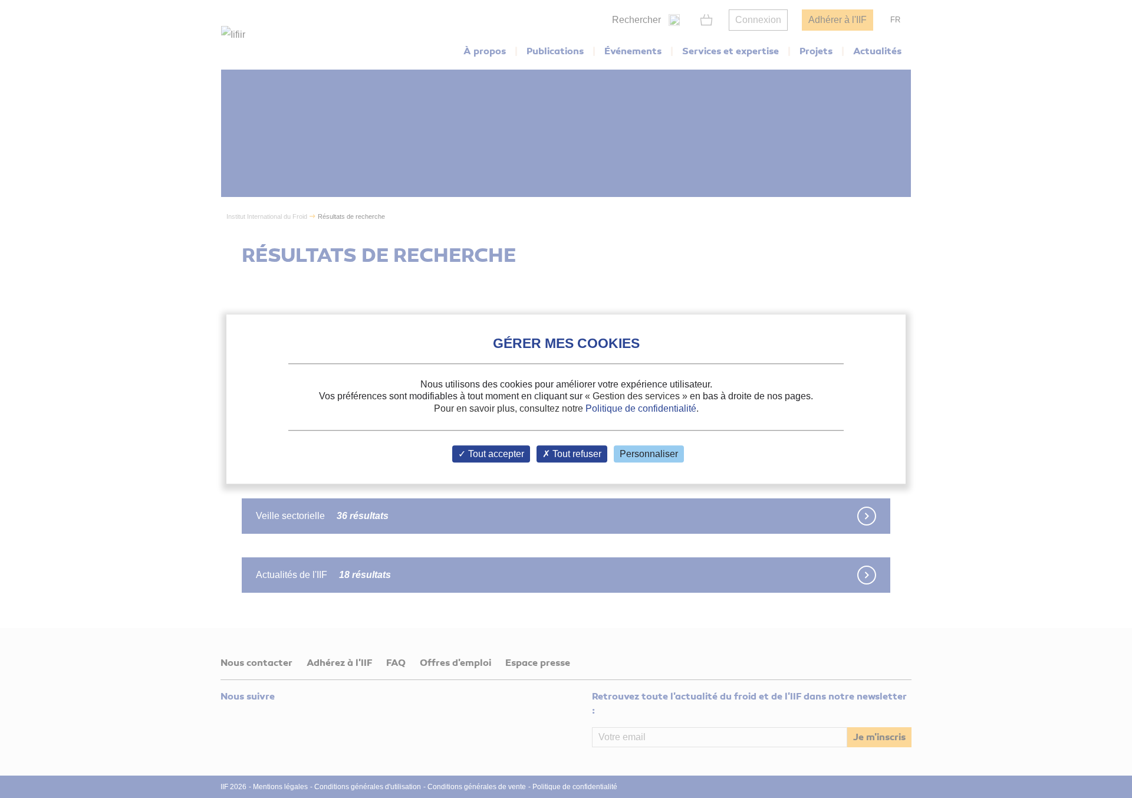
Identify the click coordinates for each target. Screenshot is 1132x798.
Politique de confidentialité (640, 408)
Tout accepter (495, 454)
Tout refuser (575, 454)
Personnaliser (649, 454)
